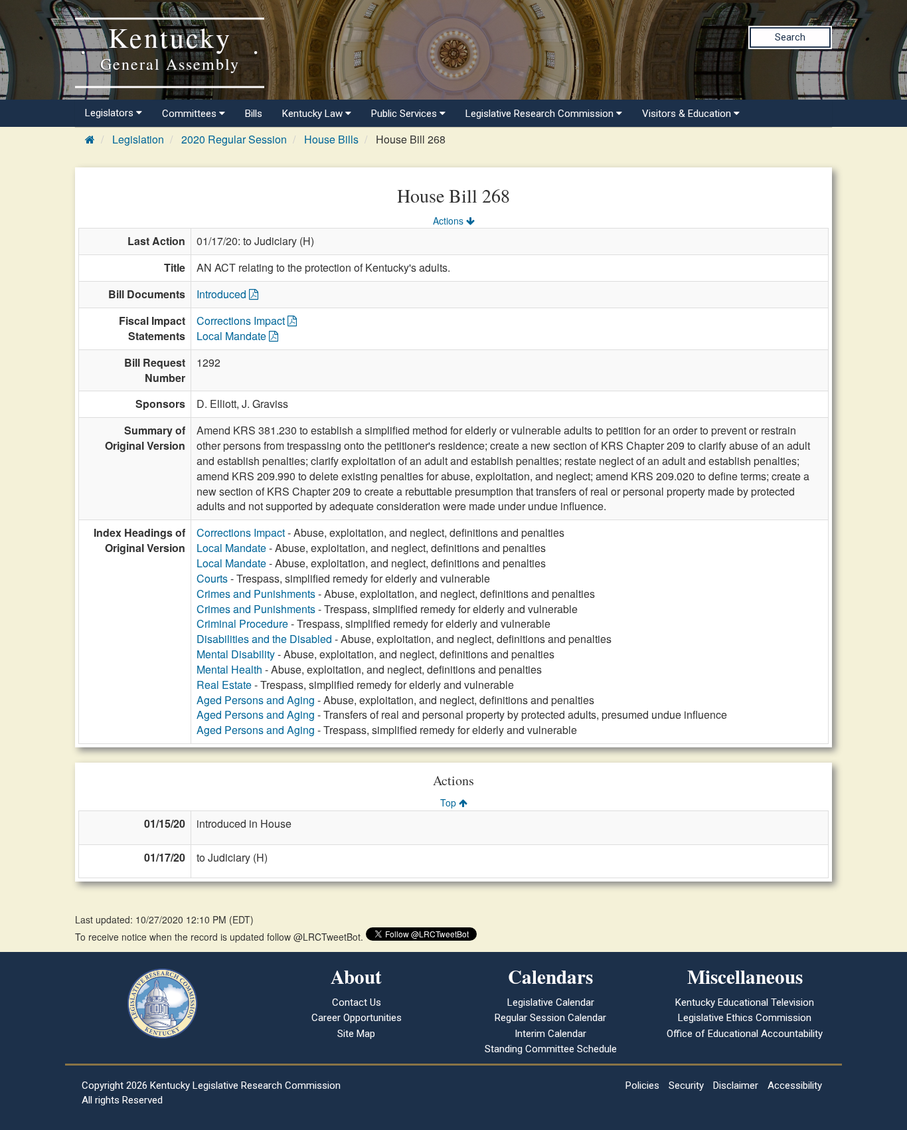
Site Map (356, 1034)
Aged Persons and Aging (256, 699)
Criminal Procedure (242, 623)
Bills (253, 114)
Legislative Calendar (550, 1002)
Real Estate (224, 684)
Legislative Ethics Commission (744, 1018)
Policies (642, 1085)
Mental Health (229, 669)
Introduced (223, 294)
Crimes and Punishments (256, 593)
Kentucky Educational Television (744, 1002)
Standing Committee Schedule (551, 1049)
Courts (212, 578)
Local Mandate (233, 335)
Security (686, 1085)
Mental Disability (236, 654)
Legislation (138, 139)
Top (449, 802)
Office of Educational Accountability (745, 1034)
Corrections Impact (242, 320)
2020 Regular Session (234, 139)
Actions (449, 220)
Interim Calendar (550, 1034)
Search (790, 37)
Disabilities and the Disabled (264, 638)
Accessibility (795, 1085)
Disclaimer (735, 1085)
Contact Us (356, 1002)
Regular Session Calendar (550, 1018)
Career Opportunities (356, 1018)
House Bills (331, 139)
